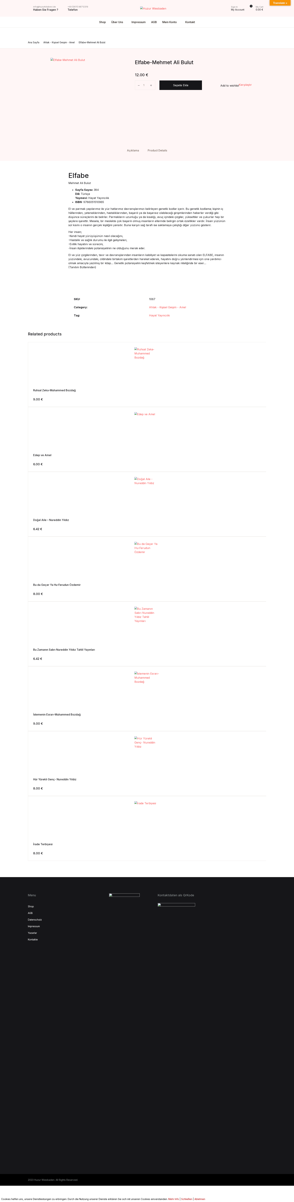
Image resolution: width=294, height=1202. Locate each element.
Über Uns (117, 22)
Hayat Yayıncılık (159, 315)
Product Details (157, 150)
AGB (154, 22)
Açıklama (133, 150)
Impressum (139, 22)
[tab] (132, 150)
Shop (102, 22)
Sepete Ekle (180, 85)
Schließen (186, 1199)
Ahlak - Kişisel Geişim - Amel (167, 307)
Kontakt (190, 22)
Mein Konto (169, 22)
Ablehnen (199, 1199)
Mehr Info (173, 1199)
